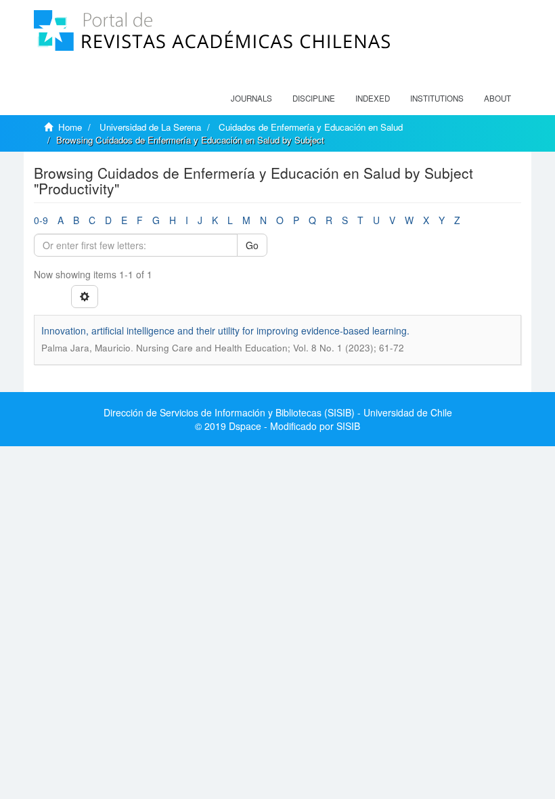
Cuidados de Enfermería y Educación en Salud (311, 127)
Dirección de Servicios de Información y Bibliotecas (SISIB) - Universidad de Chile (278, 412)
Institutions (437, 98)
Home (70, 127)
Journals (251, 98)
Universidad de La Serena (150, 127)
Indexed (372, 98)
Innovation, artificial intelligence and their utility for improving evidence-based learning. (225, 330)
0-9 (41, 220)
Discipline (313, 98)
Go (252, 245)
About (497, 98)
